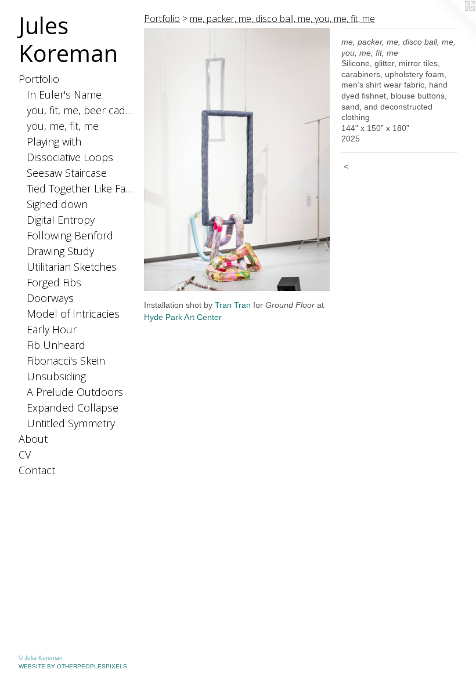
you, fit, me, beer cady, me (81, 110)
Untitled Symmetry (71, 423)
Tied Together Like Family (81, 188)
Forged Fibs (54, 282)
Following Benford (70, 235)
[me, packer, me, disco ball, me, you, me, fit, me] (237, 159)
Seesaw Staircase (67, 173)
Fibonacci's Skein (66, 361)
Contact (37, 470)
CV (25, 454)
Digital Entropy (61, 220)
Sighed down (57, 204)
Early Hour (52, 329)
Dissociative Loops (70, 157)
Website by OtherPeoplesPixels (73, 666)
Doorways (50, 298)
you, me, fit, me (63, 126)
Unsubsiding (56, 376)
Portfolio (39, 79)
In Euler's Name (64, 94)
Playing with (54, 141)
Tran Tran (233, 305)
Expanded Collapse (72, 407)
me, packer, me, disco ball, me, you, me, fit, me (282, 18)
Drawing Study (60, 251)
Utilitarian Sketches (72, 267)
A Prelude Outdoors (75, 392)
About (33, 439)
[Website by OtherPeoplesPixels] (453, 23)
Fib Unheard (56, 345)
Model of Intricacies (73, 314)
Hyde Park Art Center (183, 317)
